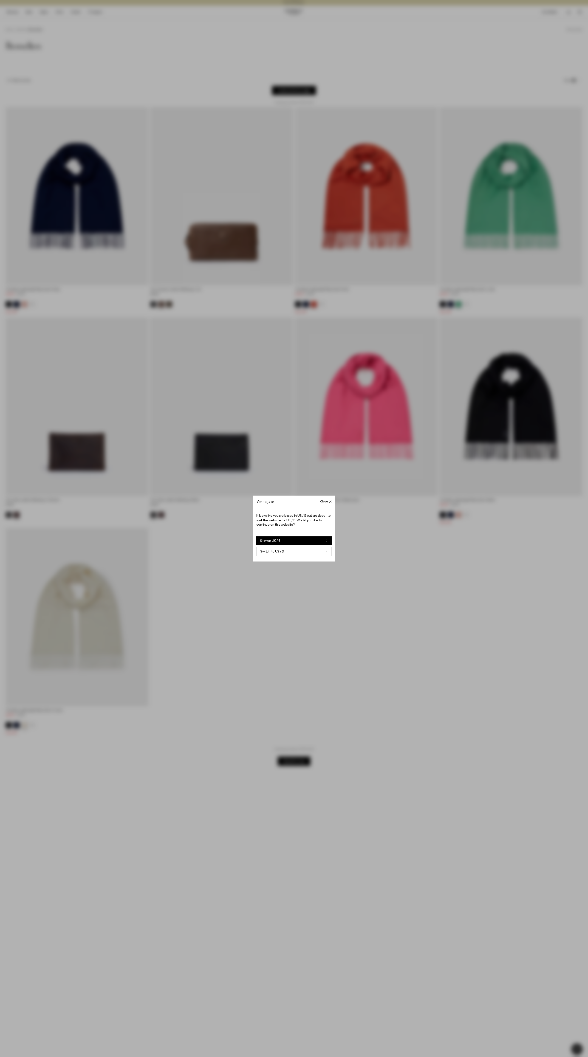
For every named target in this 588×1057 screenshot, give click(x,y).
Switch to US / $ (272, 551)
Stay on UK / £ (270, 540)
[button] (294, 528)
